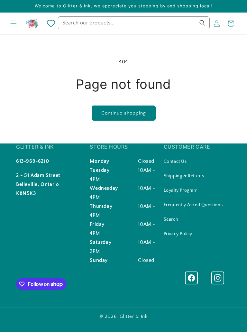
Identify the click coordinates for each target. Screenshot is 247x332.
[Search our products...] (202, 23)
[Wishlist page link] (51, 23)
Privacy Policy (178, 233)
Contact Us (175, 161)
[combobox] (133, 23)
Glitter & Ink (134, 316)
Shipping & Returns (184, 176)
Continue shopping (123, 113)
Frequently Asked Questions (193, 205)
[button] (13, 23)
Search (171, 219)
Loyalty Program (181, 190)
